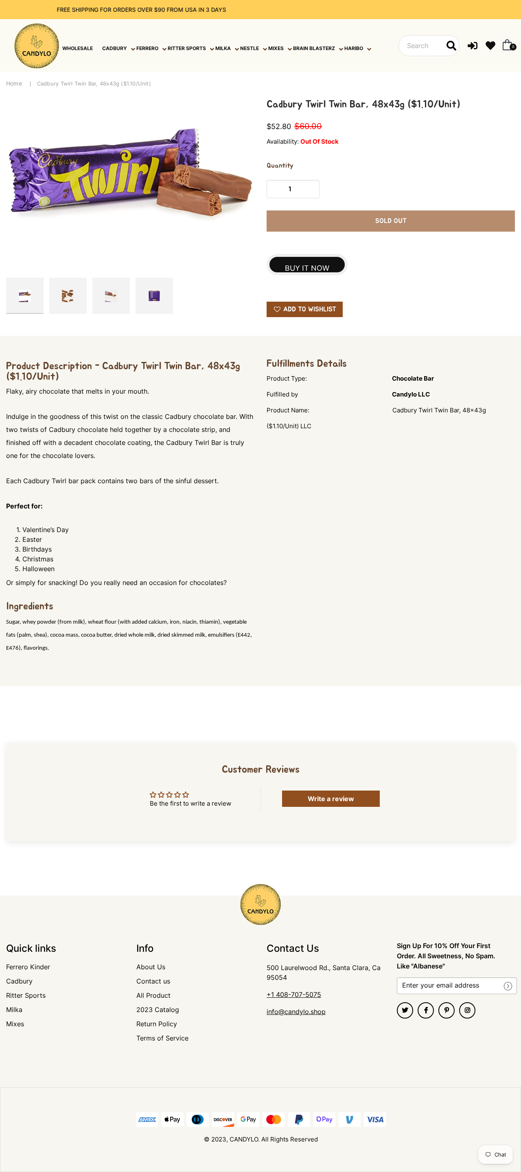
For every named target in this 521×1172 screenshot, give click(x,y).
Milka (14, 1010)
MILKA (223, 48)
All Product (153, 995)
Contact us (153, 981)
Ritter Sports (26, 995)
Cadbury (19, 981)
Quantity (280, 165)
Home (14, 83)
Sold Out (391, 221)
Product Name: (288, 410)
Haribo (353, 48)
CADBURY (114, 48)
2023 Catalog (157, 1010)
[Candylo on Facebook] (426, 1010)
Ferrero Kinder (28, 967)
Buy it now (307, 268)
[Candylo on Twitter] (405, 1010)
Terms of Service (162, 1038)
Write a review (331, 799)
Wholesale (77, 48)
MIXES (276, 48)
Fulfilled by (282, 394)
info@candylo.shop (296, 1012)
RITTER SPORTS (187, 48)
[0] (505, 46)
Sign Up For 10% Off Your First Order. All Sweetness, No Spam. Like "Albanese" (446, 956)
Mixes (15, 1024)
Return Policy (156, 1024)
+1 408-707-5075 (294, 994)
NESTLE (249, 48)
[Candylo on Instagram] (467, 1010)
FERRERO (147, 48)
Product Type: (287, 378)
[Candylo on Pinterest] (446, 1010)
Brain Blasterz (314, 48)
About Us (150, 967)
